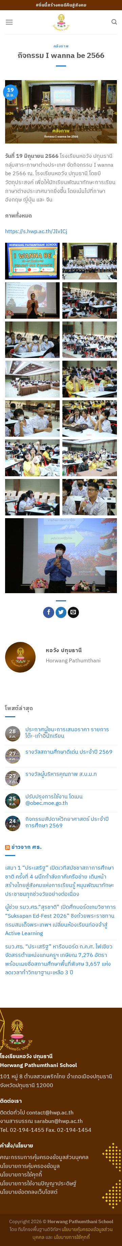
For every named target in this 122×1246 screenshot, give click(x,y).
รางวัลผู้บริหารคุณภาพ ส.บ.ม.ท (61, 774)
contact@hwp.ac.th (50, 1112)
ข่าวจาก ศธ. (27, 846)
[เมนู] (9, 22)
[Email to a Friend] (73, 612)
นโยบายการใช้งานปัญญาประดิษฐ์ (38, 1183)
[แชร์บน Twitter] (61, 612)
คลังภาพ (61, 46)
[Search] (114, 22)
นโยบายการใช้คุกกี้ (21, 1174)
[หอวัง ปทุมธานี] (61, 22)
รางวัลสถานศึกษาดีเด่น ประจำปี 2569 (69, 752)
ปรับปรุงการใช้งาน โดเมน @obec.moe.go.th (54, 799)
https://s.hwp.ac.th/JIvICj (36, 231)
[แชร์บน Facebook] (48, 612)
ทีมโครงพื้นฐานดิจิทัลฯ (39, 1229)
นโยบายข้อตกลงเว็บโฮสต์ (28, 1191)
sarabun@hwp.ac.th (58, 1120)
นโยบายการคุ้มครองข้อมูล (30, 1165)
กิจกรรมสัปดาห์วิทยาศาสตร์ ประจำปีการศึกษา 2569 (67, 822)
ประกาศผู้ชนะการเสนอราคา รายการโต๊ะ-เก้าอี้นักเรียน (67, 732)
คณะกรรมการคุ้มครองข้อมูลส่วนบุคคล (44, 1157)
